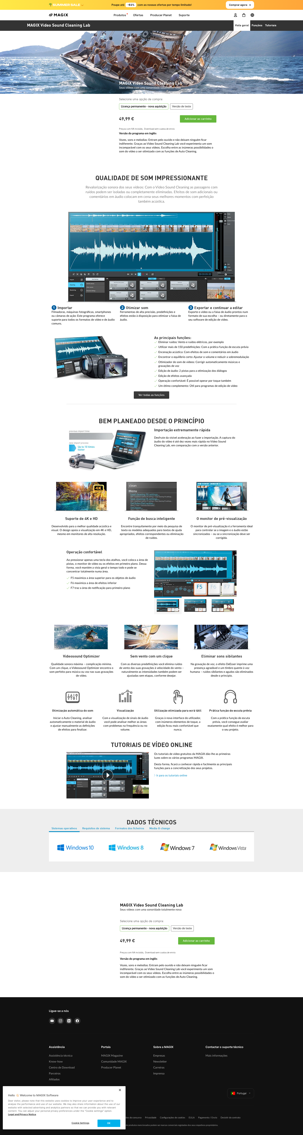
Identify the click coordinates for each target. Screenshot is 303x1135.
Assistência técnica (60, 1055)
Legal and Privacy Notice (22, 1114)
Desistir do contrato (230, 1118)
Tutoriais (270, 25)
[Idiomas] (252, 15)
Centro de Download (62, 1067)
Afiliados (54, 1079)
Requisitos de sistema (96, 828)
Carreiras (158, 1067)
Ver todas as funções (151, 395)
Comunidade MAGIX (114, 1061)
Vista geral (242, 25)
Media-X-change (159, 828)
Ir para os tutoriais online (171, 775)
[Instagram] (60, 1021)
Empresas (159, 1055)
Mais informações (216, 1055)
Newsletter (160, 1061)
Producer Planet (111, 1067)
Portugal (241, 1093)
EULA (192, 1118)
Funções (257, 25)
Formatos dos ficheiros (129, 828)
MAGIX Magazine (112, 1055)
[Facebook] (77, 1021)
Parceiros (54, 1073)
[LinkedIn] (69, 1021)
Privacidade (150, 1118)
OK (108, 1123)
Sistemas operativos (64, 828)
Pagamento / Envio (207, 1118)
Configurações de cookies (172, 1118)
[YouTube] (52, 1021)
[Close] (120, 1090)
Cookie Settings (80, 1123)
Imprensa (158, 1073)
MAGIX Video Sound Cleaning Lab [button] (58, 25)
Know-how (56, 1061)
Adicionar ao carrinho (198, 119)
